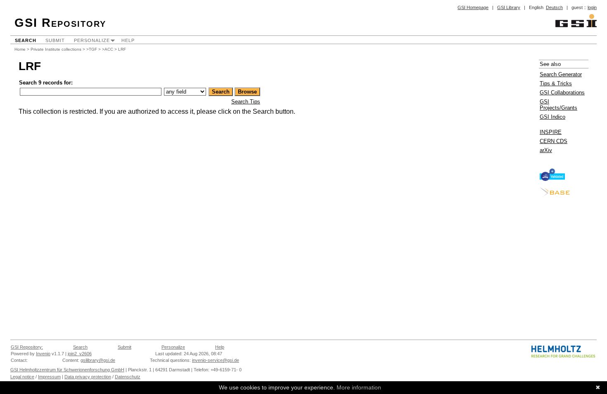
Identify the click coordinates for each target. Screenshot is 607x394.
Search (25, 40)
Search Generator (561, 74)
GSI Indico (552, 117)
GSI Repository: (27, 347)
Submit (55, 40)
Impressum (49, 376)
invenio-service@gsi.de (215, 360)
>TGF (91, 49)
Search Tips (245, 101)
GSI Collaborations (562, 92)
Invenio (43, 353)
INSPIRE (551, 132)
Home (20, 49)
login (592, 7)
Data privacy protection (87, 376)
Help (128, 40)
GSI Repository (60, 22)
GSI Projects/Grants (558, 104)
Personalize (92, 40)
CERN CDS (553, 141)
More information (359, 387)
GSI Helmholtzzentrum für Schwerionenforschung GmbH (67, 369)
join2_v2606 (80, 353)
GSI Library (508, 7)
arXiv (546, 150)
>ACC (107, 49)
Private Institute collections (56, 49)
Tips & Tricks (556, 83)
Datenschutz (127, 376)
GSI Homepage (473, 7)
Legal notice (22, 376)
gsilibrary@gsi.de (98, 360)
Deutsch (554, 7)
